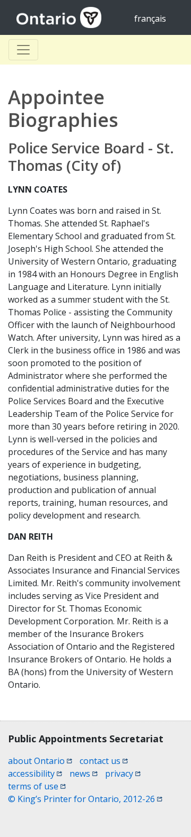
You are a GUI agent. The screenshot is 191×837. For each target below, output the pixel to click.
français (150, 18)
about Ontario (40, 761)
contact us (104, 761)
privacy (123, 773)
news (84, 773)
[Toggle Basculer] (23, 49)
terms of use (37, 786)
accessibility (35, 773)
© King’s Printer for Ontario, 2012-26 (85, 799)
